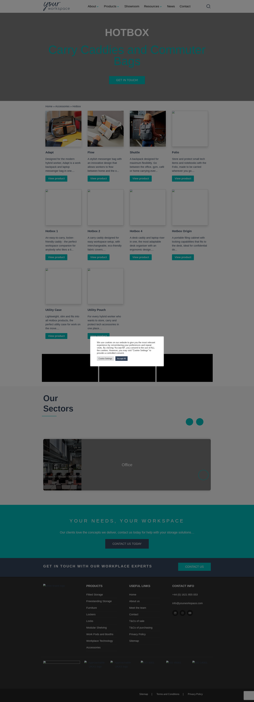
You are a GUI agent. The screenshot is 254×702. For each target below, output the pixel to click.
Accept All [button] (121, 358)
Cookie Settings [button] (105, 358)
